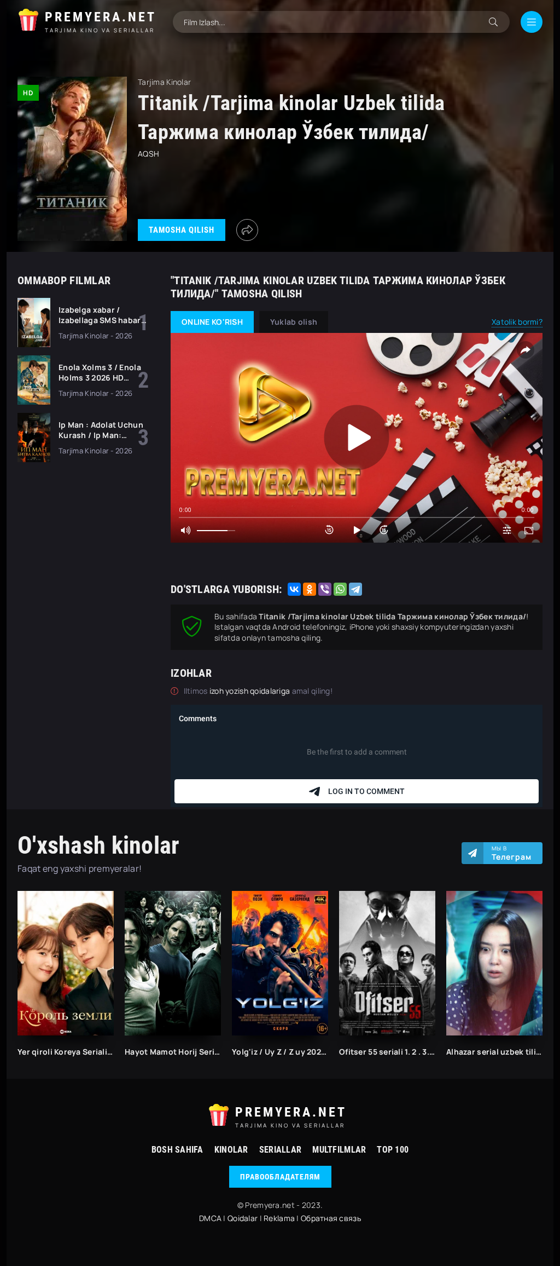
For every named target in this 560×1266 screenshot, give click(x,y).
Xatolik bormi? (517, 321)
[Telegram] (355, 589)
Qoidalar (243, 1218)
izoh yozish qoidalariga (250, 691)
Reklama (279, 1218)
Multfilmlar (339, 1149)
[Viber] (324, 589)
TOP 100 (393, 1149)
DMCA (210, 1218)
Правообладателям (280, 1176)
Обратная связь (331, 1218)
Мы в (512, 853)
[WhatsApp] (340, 589)
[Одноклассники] (309, 589)
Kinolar (231, 1149)
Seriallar (280, 1149)
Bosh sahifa (177, 1149)
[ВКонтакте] (294, 589)
